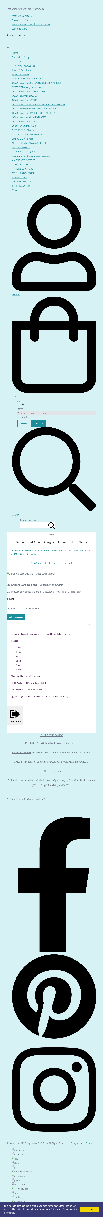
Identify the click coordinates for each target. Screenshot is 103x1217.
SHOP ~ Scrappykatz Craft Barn (26, 550)
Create (89, 1143)
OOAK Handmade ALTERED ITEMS (29, 91)
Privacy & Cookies (26, 65)
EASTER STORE (19, 177)
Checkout (38, 423)
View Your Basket (39, 563)
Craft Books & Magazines (24, 151)
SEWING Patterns (21, 147)
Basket (23, 423)
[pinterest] (54, 1039)
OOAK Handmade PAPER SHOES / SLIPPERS (33, 113)
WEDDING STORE (20, 74)
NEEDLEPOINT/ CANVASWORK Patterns (31, 143)
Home (15, 52)
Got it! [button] (90, 1210)
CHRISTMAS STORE (21, 185)
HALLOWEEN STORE (22, 181)
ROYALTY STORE (20, 164)
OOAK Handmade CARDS (24, 100)
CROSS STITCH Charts (23, 130)
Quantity (11, 608)
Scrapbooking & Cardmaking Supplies (31, 155)
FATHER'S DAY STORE (22, 168)
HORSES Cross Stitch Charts (25, 554)
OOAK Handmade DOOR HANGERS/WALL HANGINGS (38, 104)
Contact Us (23, 61)
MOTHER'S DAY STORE (23, 173)
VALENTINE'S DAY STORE (24, 160)
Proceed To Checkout (61, 563)
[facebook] (54, 950)
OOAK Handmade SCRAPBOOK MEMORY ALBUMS (36, 82)
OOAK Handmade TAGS (23, 121)
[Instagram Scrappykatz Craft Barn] (54, 1136)
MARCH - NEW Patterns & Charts (28, 78)
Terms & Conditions (22, 70)
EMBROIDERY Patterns (23, 138)
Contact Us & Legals (22, 57)
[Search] (51, 525)
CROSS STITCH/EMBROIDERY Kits (28, 134)
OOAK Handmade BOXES (24, 95)
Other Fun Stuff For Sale (24, 125)
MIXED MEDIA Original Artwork (27, 87)
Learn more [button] (9, 1213)
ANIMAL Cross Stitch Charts (77, 550)
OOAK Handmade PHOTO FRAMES (29, 117)
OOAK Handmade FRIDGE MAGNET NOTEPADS (35, 108)
